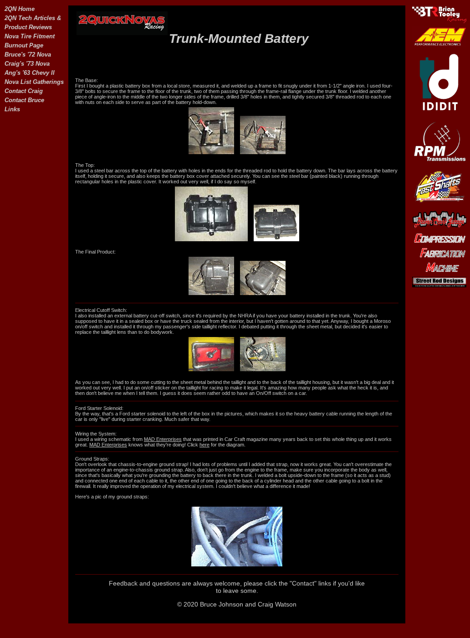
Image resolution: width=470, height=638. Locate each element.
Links (12, 109)
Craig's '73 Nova (27, 63)
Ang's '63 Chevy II (30, 72)
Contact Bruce (24, 100)
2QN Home (20, 8)
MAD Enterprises (163, 439)
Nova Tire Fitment (30, 36)
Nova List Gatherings (34, 81)
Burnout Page (24, 45)
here (204, 444)
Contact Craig (24, 91)
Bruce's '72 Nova (28, 54)
